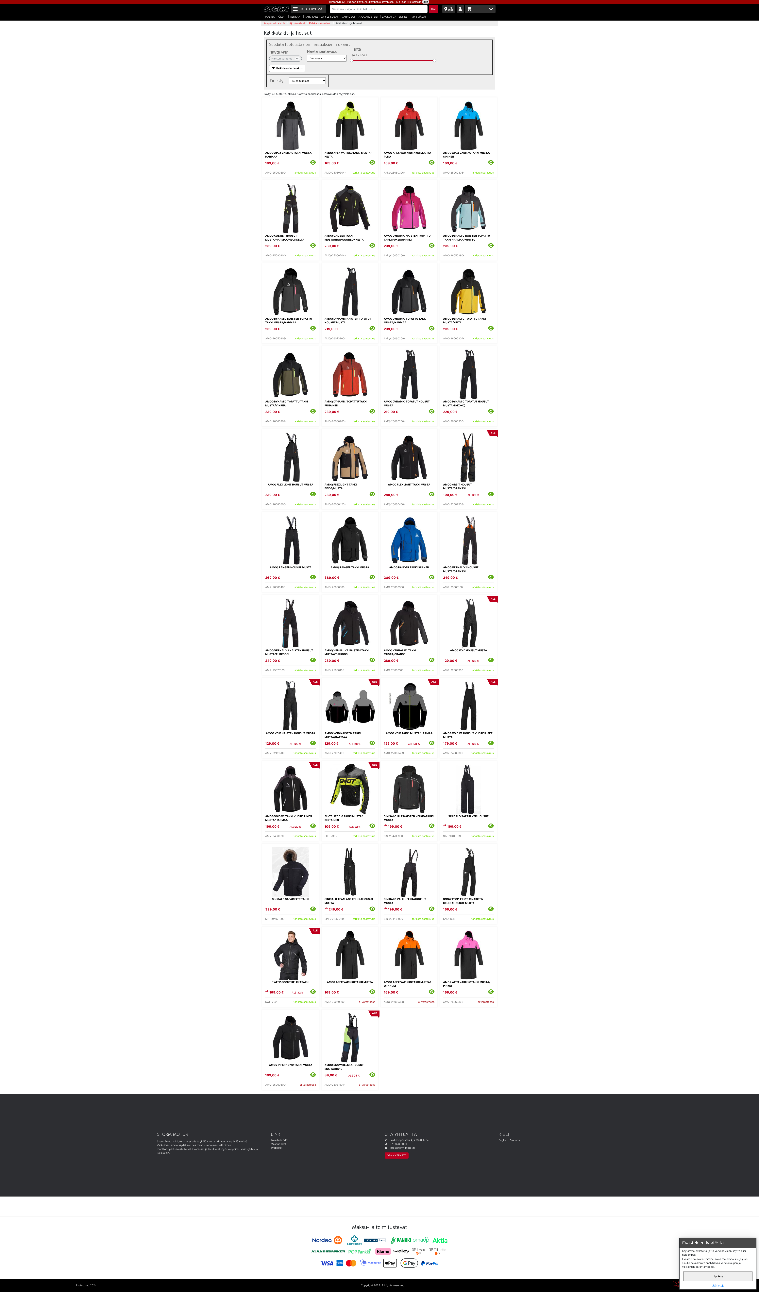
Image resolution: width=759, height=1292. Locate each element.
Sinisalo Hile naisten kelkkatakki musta (409, 818)
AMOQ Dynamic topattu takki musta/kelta (464, 320)
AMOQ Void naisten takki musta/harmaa (343, 735)
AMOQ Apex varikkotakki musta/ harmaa (288, 154)
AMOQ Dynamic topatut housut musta (407, 403)
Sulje (426, 1)
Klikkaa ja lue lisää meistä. (232, 1141)
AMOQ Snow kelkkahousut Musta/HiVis (344, 1066)
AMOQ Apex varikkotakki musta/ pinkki (466, 984)
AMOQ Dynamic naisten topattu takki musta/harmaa (288, 320)
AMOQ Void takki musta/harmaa (409, 733)
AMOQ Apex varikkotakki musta (350, 982)
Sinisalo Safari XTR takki (290, 899)
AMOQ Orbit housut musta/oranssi (457, 486)
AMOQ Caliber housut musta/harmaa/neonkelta (284, 237)
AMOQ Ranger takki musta (350, 567)
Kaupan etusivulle (274, 23)
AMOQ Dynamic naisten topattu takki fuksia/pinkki (407, 237)
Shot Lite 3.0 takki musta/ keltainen (344, 818)
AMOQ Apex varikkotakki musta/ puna (407, 154)
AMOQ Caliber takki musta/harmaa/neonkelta (344, 237)
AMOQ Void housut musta (468, 650)
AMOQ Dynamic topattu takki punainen (346, 403)
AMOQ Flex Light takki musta (409, 484)
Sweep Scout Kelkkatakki (290, 982)
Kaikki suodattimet (287, 68)
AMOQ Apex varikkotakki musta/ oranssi (407, 984)
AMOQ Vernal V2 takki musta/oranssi (400, 652)
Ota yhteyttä (396, 1155)
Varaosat (348, 16)
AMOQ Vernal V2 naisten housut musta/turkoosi (289, 652)
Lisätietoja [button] (718, 1285)
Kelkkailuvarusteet (320, 23)
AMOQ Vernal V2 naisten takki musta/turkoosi (347, 652)
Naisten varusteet (285, 58)
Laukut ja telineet (395, 16)
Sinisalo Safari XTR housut (468, 816)
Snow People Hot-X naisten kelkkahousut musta (463, 901)
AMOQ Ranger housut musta (291, 567)
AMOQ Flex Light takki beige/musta (341, 486)
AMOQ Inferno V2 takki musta (290, 1064)
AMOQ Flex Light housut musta (290, 484)
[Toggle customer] (460, 9)
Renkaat (296, 16)
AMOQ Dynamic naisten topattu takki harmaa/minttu (466, 237)
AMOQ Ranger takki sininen (409, 567)
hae (433, 8)
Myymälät (419, 16)
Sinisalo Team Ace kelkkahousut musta (349, 901)
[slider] (351, 60)
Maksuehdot (278, 1144)
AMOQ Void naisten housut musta (290, 733)
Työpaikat (276, 1147)
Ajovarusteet (369, 16)
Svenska (515, 1140)
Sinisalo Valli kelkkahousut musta (405, 901)
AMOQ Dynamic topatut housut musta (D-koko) (466, 403)
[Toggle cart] (480, 9)
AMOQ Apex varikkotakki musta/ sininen (466, 154)
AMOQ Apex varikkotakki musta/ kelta (348, 154)
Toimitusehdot (279, 1140)
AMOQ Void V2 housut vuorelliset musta (468, 735)
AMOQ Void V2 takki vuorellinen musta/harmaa (288, 818)
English (502, 1140)
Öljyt (282, 16)
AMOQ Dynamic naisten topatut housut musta (348, 320)
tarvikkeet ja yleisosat (321, 16)
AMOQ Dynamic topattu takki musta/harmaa (405, 320)
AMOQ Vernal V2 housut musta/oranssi (461, 569)
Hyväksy (718, 1276)
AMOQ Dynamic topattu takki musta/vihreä (286, 403)
